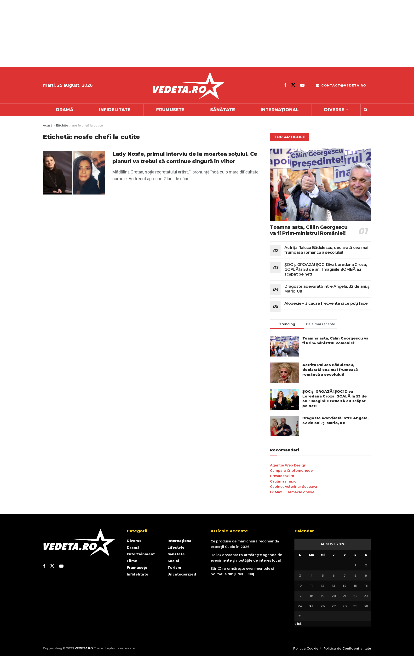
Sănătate (222, 109)
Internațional (280, 109)
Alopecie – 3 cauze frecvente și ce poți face (326, 303)
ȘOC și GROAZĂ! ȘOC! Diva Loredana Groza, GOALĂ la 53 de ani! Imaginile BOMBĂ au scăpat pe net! (325, 269)
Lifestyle (175, 547)
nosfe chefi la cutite (87, 125)
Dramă (64, 109)
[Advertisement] (144, 33)
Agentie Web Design (288, 465)
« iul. (298, 624)
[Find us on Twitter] (293, 85)
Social (173, 561)
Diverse (334, 109)
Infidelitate (115, 109)
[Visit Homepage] (188, 85)
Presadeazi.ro (282, 476)
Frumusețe (170, 109)
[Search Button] (366, 110)
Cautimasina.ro (283, 481)
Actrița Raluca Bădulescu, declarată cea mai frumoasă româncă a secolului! (326, 250)
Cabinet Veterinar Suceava (293, 486)
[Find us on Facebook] (285, 85)
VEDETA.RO (84, 648)
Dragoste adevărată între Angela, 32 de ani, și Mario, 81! (335, 420)
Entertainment (141, 554)
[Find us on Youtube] (302, 85)
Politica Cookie (305, 648)
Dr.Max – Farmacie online (292, 492)
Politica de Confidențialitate (347, 648)
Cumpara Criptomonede (291, 470)
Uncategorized (181, 574)
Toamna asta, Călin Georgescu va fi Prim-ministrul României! (308, 230)
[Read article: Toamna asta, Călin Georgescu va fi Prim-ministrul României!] (320, 185)
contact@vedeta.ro (343, 85)
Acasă (47, 125)
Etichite (62, 125)
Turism (174, 567)
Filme (132, 561)
